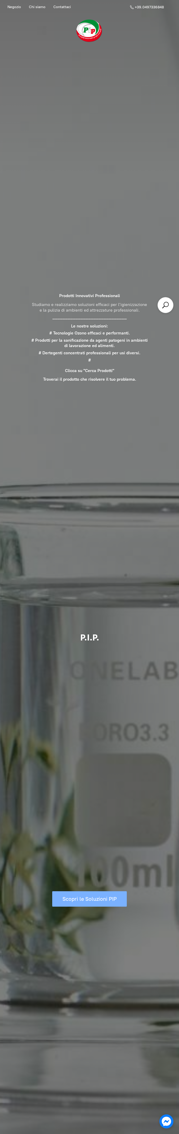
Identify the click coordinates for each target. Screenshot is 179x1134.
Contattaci (62, 7)
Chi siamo (37, 7)
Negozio (14, 7)
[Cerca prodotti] (165, 305)
